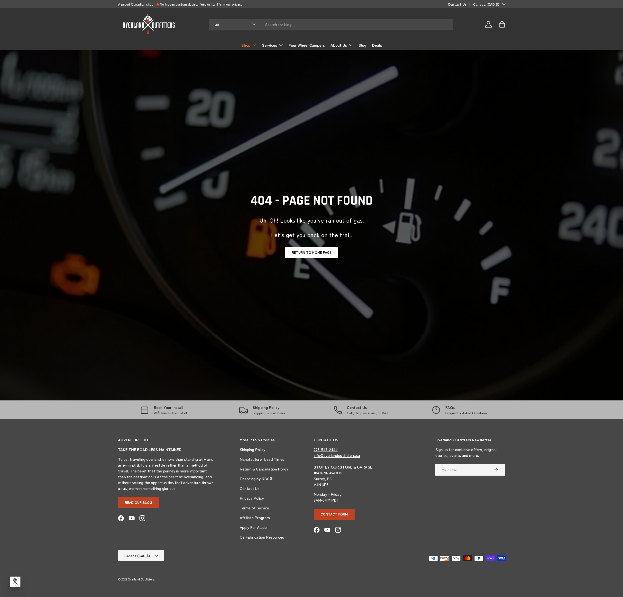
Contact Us (457, 4)
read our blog (138, 502)
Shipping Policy (252, 449)
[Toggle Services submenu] (281, 45)
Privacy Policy (252, 498)
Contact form (334, 514)
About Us (338, 45)
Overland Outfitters (141, 579)
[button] (502, 24)
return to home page (311, 252)
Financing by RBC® (256, 478)
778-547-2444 (326, 449)
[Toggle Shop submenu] (254, 45)
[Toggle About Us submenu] (351, 45)
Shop (245, 45)
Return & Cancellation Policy (264, 469)
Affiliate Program (255, 517)
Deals (377, 45)
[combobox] (331, 24)
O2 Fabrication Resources (262, 537)
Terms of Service (254, 508)
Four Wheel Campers (307, 45)
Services (269, 45)
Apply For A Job (253, 527)
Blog (362, 45)
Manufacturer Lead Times (262, 459)
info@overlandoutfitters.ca (337, 455)
